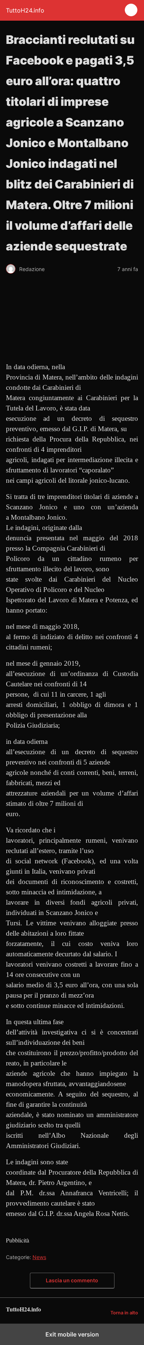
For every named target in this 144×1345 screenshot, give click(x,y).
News (39, 1257)
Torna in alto (124, 1312)
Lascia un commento (72, 1280)
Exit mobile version (72, 1334)
